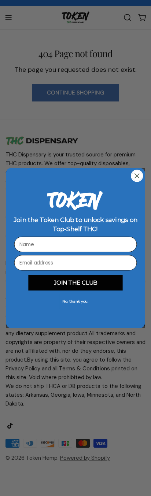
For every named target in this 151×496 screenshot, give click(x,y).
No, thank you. (75, 301)
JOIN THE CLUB (75, 283)
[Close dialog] (137, 175)
